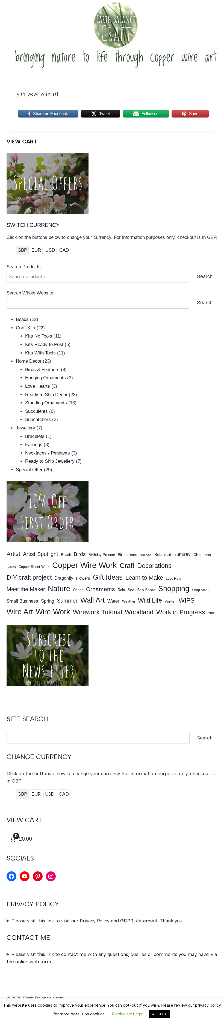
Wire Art (20, 612)
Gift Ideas (108, 577)
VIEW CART (22, 141)
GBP (22, 250)
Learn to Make (144, 577)
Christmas (202, 554)
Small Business (22, 601)
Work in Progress (180, 612)
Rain (121, 590)
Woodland (139, 612)
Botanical (162, 554)
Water (113, 601)
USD (50, 250)
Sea (131, 590)
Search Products (24, 266)
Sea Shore (146, 590)
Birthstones (127, 554)
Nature (59, 589)
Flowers (83, 578)
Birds (80, 554)
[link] (20, 839)
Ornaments (100, 589)
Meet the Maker (26, 589)
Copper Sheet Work (34, 567)
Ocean (78, 590)
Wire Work (53, 611)
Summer (67, 601)
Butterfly (182, 554)
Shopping (173, 589)
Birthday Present (102, 555)
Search (205, 276)
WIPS (186, 600)
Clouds (11, 566)
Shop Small (200, 590)
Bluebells (146, 554)
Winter (170, 601)
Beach (66, 555)
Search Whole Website (30, 293)
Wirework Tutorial (97, 612)
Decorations (154, 565)
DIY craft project (29, 577)
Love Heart (174, 578)
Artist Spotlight (40, 554)
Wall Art (92, 600)
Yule (211, 613)
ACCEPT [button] (159, 1014)
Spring (47, 601)
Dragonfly (63, 578)
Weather (128, 601)
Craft (127, 565)
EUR (36, 250)
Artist (13, 553)
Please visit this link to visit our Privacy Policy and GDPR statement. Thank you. (97, 920)
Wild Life (150, 600)
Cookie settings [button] (127, 1014)
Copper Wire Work (84, 565)
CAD (64, 250)
